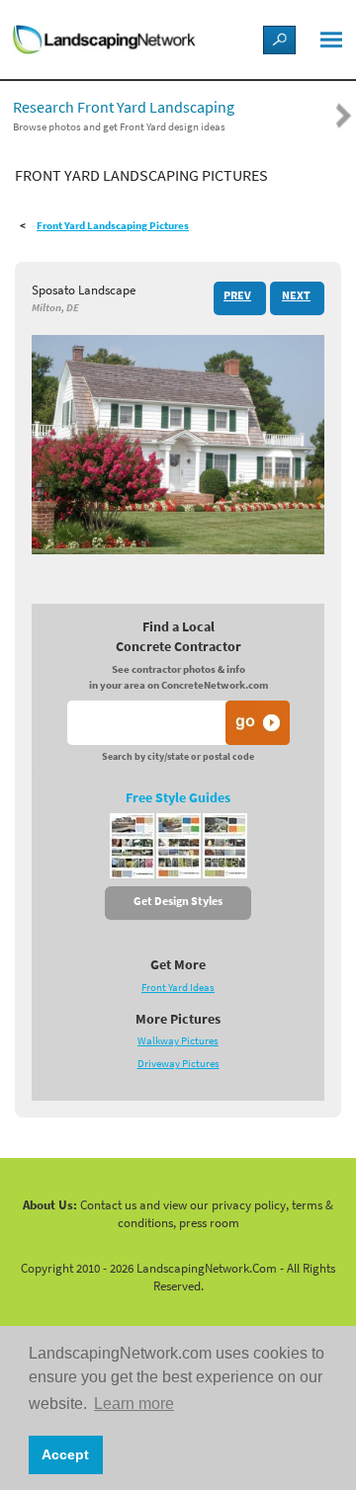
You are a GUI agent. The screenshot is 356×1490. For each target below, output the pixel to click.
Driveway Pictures (178, 1063)
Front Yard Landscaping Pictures (113, 225)
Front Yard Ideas (178, 987)
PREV (237, 295)
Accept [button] (65, 1454)
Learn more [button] (134, 1403)
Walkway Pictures (178, 1041)
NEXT (296, 295)
